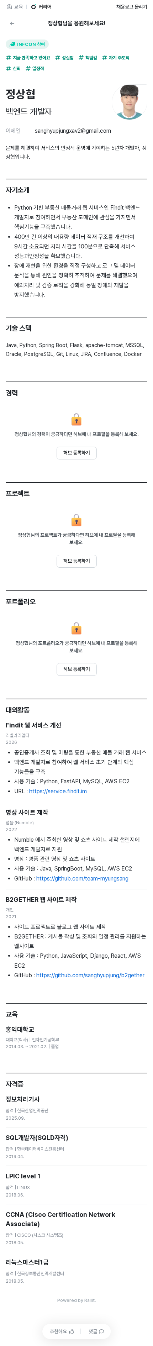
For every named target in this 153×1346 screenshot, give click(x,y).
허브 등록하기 (76, 453)
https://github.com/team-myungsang (82, 878)
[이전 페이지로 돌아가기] (12, 23)
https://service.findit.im (58, 791)
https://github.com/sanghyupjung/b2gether (90, 975)
